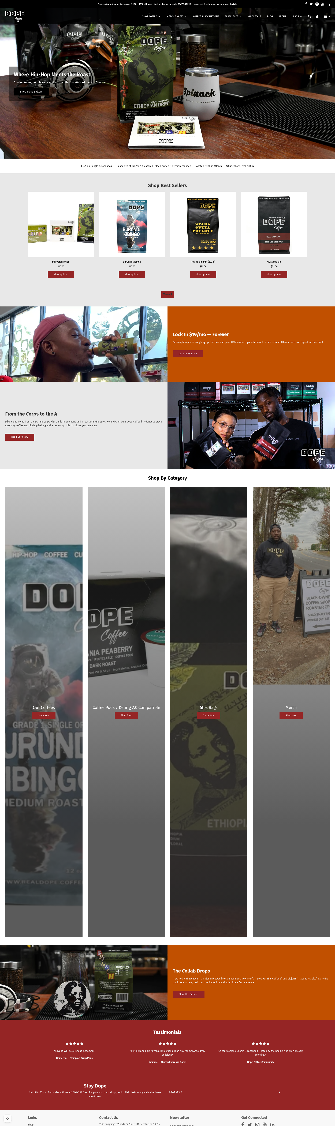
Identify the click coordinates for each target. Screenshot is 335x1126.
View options (61, 274)
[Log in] (317, 16)
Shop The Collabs (188, 994)
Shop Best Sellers (31, 91)
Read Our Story (19, 437)
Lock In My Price (188, 353)
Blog (270, 16)
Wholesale (254, 16)
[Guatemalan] (274, 225)
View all (167, 294)
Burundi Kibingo (132, 261)
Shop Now (43, 715)
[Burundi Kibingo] (132, 225)
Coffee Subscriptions (206, 16)
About (282, 16)
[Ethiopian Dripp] (61, 225)
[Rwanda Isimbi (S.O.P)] (203, 225)
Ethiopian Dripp (60, 261)
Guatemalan (274, 261)
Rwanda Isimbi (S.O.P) (203, 261)
